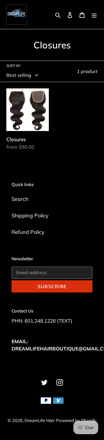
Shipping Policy (30, 215)
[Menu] (94, 14)
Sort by (13, 65)
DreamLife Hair (40, 420)
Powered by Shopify (76, 420)
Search (20, 199)
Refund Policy (28, 232)
